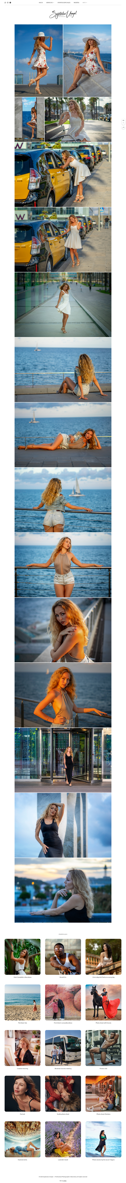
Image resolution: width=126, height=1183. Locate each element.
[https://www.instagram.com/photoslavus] (7, 2)
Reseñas (76, 2)
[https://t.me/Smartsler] (10, 2)
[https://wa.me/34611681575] (5, 2)
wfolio (64, 1180)
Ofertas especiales (64, 2)
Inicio (41, 2)
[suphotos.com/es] (63, 15)
